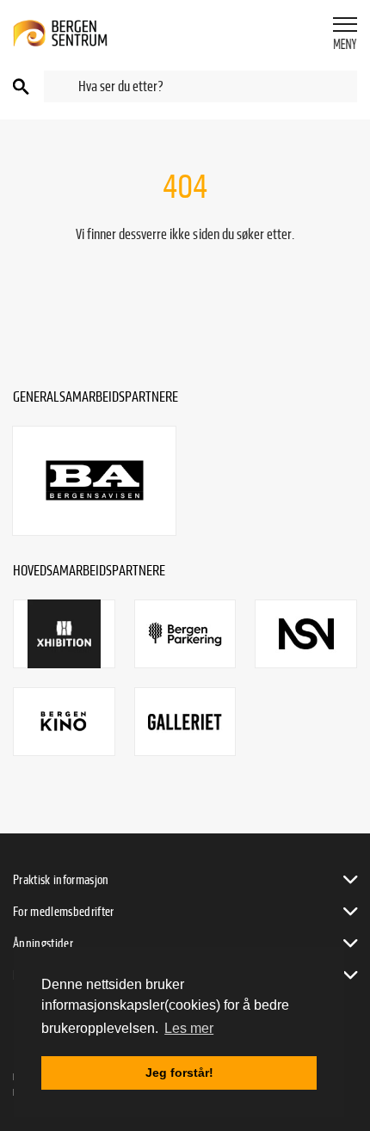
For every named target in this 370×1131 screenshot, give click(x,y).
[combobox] (200, 86)
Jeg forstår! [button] (179, 1072)
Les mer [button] (188, 1028)
